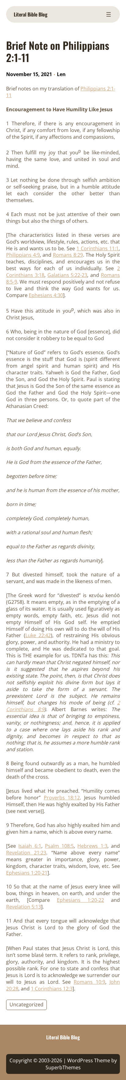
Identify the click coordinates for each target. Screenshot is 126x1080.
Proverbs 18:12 (62, 797)
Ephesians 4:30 (46, 295)
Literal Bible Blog (30, 14)
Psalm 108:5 (59, 846)
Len (61, 74)
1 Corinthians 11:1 (97, 248)
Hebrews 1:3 (92, 846)
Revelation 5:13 (23, 906)
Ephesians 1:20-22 (80, 900)
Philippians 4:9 (23, 255)
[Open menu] (108, 14)
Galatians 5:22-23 (67, 275)
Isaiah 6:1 (29, 846)
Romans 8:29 (68, 255)
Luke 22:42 (38, 635)
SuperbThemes (63, 1067)
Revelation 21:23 (26, 852)
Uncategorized (26, 1004)
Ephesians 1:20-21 (26, 872)
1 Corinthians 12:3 (51, 988)
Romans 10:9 (89, 982)
